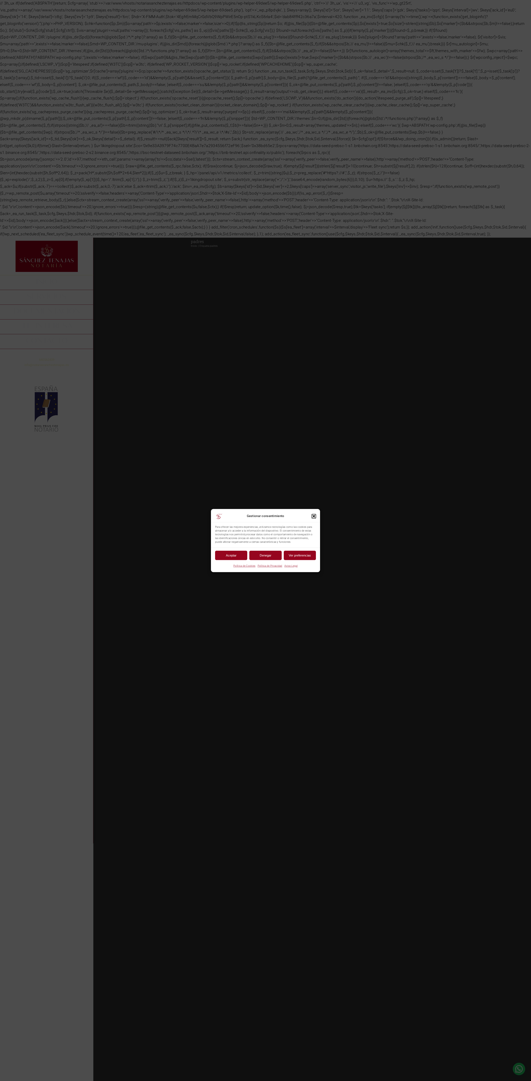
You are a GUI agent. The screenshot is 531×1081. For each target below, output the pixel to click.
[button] (314, 516)
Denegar (265, 555)
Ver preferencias (300, 555)
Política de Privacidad (270, 565)
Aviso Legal (291, 565)
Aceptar (231, 555)
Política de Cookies (244, 565)
